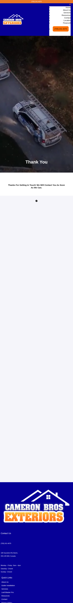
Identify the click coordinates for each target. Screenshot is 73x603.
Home (68, 7)
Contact (67, 18)
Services (67, 13)
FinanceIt (67, 23)
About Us (67, 10)
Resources (66, 15)
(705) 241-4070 (60, 29)
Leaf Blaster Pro (7, 592)
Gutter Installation (8, 585)
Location (67, 20)
